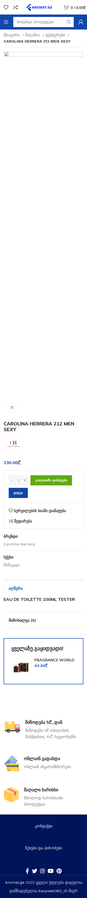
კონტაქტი (43, 826)
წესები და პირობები (43, 848)
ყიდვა (18, 493)
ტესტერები (55, 35)
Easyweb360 (49, 891)
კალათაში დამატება (51, 480)
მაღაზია (33, 35)
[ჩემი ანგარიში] (81, 22)
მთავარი (12, 35)
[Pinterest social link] (59, 871)
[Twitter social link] (34, 871)
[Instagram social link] (42, 871)
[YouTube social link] (50, 871)
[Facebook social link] (27, 871)
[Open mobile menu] (6, 22)
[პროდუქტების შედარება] (15, 7)
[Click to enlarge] (12, 407)
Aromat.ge (14, 882)
